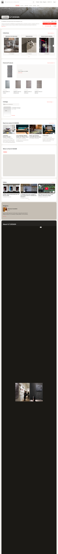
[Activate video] (11, 188)
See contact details (47, 21)
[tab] (17, 5)
